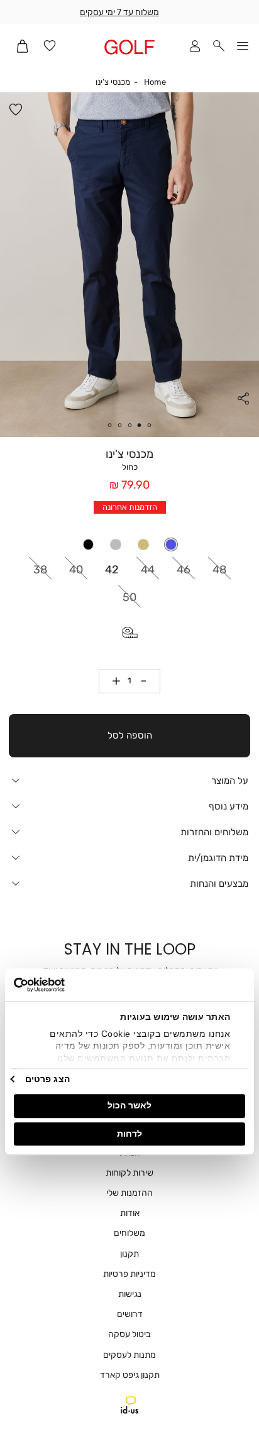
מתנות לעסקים (129, 1355)
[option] (171, 544)
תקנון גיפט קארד (130, 1375)
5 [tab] (109, 425)
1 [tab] (150, 425)
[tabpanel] (129, 264)
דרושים (130, 1314)
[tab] (129, 780)
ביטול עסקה (129, 1334)
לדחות (129, 1134)
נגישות (129, 1294)
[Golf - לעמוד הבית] (130, 46)
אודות (130, 1213)
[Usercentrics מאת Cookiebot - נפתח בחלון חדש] (69, 984)
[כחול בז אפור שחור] (129, 544)
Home (155, 82)
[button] (219, 46)
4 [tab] (119, 425)
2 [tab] (139, 425)
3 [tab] (129, 425)
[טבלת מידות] (130, 633)
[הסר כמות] (148, 681)
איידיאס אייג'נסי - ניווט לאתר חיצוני (129, 1405)
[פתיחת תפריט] (243, 46)
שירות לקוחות (129, 1172)
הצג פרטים (47, 1079)
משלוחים (129, 1233)
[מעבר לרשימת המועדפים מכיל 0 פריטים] (50, 46)
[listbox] (130, 544)
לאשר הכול (129, 1105)
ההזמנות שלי (129, 1193)
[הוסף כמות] (112, 681)
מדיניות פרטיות (129, 1274)
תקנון (129, 1253)
